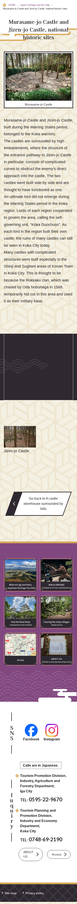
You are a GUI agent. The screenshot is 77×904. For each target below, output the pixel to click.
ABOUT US (28, 854)
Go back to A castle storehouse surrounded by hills (43, 504)
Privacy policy (34, 893)
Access (56, 854)
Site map (10, 893)
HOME (11, 5)
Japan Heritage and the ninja (35, 5)
